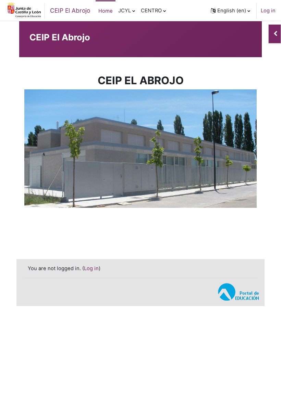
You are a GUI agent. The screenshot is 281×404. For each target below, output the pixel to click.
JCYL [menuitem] (124, 11)
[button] (230, 10)
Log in (268, 11)
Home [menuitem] (105, 11)
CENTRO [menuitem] (151, 11)
